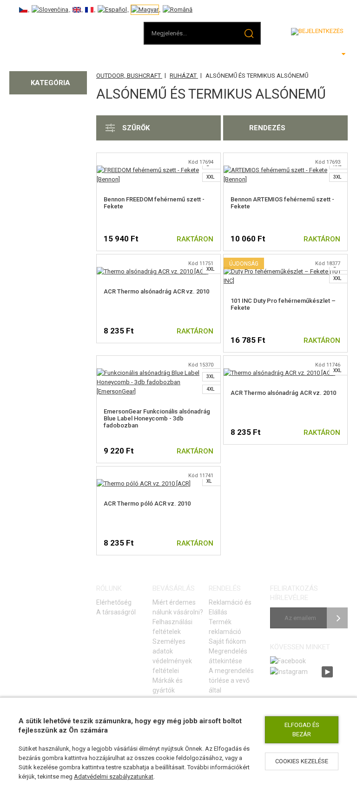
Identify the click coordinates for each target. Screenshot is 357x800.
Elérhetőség (114, 602)
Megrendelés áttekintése (228, 656)
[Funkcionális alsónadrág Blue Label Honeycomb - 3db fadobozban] (158, 372)
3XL (337, 177)
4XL (210, 389)
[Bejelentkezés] (317, 32)
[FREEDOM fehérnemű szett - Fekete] (158, 170)
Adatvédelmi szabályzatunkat (113, 776)
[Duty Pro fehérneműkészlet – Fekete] (285, 271)
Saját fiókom (227, 641)
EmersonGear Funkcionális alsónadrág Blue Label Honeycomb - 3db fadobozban (157, 418)
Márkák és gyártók (167, 685)
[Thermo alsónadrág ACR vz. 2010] (153, 271)
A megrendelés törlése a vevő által (231, 680)
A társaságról (116, 612)
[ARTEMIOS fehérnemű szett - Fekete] (285, 170)
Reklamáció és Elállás (230, 607)
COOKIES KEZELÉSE (301, 761)
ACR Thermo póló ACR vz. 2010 (147, 503)
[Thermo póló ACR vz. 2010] (144, 483)
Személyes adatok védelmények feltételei (172, 656)
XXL (210, 177)
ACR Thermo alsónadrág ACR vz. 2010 (156, 291)
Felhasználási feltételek (172, 626)
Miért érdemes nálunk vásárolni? (177, 607)
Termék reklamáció (225, 626)
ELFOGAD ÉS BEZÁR (301, 729)
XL (209, 481)
